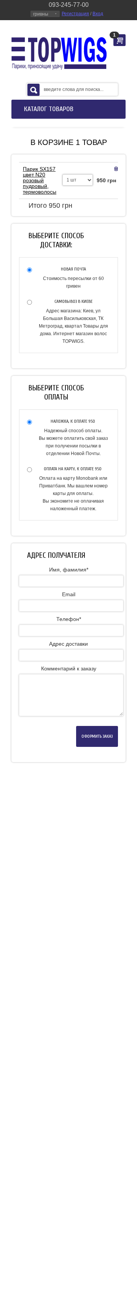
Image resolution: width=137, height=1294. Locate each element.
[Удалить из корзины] (116, 169)
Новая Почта (73, 269)
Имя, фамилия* (68, 570)
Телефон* (68, 619)
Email (68, 594)
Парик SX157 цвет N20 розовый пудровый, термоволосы (39, 180)
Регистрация (75, 13)
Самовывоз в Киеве (73, 301)
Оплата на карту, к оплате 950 (73, 468)
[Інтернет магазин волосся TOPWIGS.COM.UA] (59, 53)
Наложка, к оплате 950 (73, 421)
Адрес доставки (68, 644)
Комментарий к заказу (68, 668)
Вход (97, 13)
